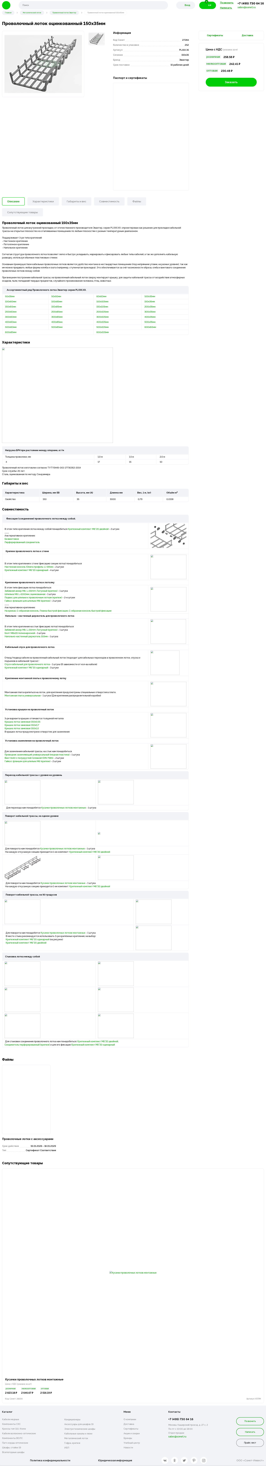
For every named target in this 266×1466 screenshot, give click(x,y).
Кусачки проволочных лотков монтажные (63, 807)
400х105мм (102, 322)
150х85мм (56, 306)
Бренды (128, 1438)
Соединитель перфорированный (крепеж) (27, 1044)
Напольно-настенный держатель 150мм (26, 636)
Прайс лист (250, 1442)
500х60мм (10, 327)
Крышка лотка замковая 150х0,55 (22, 722)
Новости (128, 1447)
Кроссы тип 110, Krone (14, 1428)
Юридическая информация (115, 1460)
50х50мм (56, 296)
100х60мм (10, 301)
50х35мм (10, 296)
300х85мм (56, 317)
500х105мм (102, 327)
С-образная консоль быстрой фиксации (90, 610)
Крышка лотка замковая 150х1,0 (22, 728)
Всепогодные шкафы (13, 1452)
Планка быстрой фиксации (54, 610)
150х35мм (149, 301)
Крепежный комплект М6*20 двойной (88, 529)
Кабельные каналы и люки (78, 1433)
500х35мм (149, 322)
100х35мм (149, 296)
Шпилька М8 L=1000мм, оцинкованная (25, 594)
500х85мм (56, 327)
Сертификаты (215, 35)
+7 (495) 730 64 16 (251, 3)
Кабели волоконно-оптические (19, 1433)
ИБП (66, 1447)
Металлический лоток (76, 1438)
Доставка (247, 35)
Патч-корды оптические (15, 1443)
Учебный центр (132, 1443)
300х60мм (10, 317)
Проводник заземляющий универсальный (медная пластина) (37, 754)
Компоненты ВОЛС (12, 1438)
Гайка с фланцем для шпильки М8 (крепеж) (27, 601)
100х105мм (102, 301)
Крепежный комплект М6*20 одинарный (26, 570)
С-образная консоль (28, 610)
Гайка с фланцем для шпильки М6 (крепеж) (27, 761)
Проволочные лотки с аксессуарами (27, 1139)
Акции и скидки (132, 1433)
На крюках (10, 610)
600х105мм (102, 332)
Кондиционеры (72, 1419)
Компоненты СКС (11, 1424)
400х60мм (10, 322)
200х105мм (102, 311)
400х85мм (56, 322)
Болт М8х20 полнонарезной (20, 633)
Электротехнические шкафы (79, 1429)
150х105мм (102, 306)
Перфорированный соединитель (22, 542)
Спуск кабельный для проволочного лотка (27, 664)
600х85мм (10, 332)
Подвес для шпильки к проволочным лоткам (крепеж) (33, 597)
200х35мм (149, 306)
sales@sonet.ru (247, 7)
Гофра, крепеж (72, 1443)
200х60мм (10, 311)
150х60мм (10, 306)
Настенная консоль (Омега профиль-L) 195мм (29, 567)
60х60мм (101, 296)
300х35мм (149, 311)
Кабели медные (10, 1419)
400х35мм (149, 317)
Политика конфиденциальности (50, 1460)
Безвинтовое (12, 539)
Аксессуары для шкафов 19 (79, 1424)
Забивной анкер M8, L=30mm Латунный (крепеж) (31, 591)
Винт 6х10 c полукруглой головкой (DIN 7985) (29, 758)
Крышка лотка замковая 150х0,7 (22, 725)
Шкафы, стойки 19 (11, 1447)
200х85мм (56, 311)
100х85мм (56, 301)
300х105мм (102, 317)
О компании (130, 1419)
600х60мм (150, 327)
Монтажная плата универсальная (23, 695)
